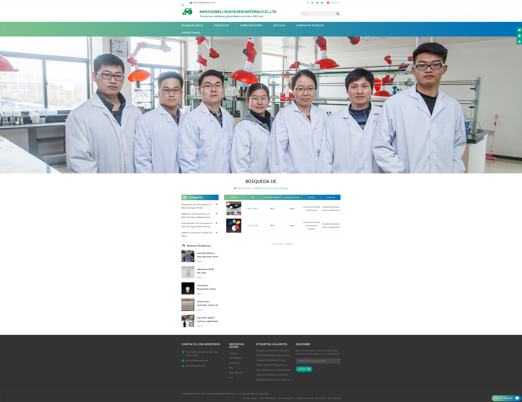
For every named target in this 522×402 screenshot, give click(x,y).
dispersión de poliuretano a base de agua (273, 350)
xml (231, 377)
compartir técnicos (310, 25)
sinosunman (320, 398)
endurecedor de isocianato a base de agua (273, 380)
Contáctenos (190, 32)
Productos (221, 25)
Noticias (279, 25)
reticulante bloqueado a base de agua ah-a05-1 (206, 287)
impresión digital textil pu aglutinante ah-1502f (207, 319)
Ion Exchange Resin (286, 398)
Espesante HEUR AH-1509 (205, 271)
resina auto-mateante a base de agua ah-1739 (207, 303)
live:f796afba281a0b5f (196, 366)
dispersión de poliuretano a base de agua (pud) (196, 206)
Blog (231, 368)
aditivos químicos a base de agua (196, 234)
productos (233, 353)
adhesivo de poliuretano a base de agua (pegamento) (195, 216)
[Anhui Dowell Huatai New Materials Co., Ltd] (187, 11)
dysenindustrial (334, 398)
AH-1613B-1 (253, 208)
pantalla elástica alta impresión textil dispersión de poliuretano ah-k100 (207, 255)
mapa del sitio (236, 372)
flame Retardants (268, 398)
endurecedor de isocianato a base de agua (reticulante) (196, 225)
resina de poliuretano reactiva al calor (273, 355)
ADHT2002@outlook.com (204, 2)
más (199, 261)
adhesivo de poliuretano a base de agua (273, 375)
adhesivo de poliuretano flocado (270, 360)
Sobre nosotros (251, 25)
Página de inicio (192, 25)
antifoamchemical (305, 398)
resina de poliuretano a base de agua (273, 370)
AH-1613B (253, 225)
